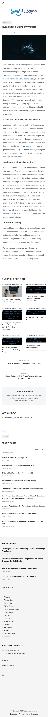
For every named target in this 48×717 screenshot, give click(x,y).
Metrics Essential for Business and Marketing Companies (11, 350)
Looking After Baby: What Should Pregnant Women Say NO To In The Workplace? (11, 326)
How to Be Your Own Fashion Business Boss (19, 569)
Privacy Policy (23, 714)
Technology (8, 627)
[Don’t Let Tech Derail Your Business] (36, 312)
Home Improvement (11, 609)
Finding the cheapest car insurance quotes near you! (22, 488)
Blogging (7, 597)
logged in (14, 418)
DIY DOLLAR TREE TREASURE (14, 653)
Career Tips (6, 22)
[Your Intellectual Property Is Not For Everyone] (12, 291)
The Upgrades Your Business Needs (33, 346)
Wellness (7, 636)
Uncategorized (9, 633)
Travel (6, 630)
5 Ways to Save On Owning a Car (14, 458)
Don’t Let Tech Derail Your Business (36, 319)
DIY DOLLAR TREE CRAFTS (13, 651)
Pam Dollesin (6, 335)
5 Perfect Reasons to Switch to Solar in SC (18, 465)
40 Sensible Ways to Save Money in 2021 (17, 473)
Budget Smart (9, 600)
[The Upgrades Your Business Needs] (36, 340)
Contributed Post (8, 284)
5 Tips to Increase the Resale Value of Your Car (20, 513)
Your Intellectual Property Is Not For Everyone (11, 301)
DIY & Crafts (8, 606)
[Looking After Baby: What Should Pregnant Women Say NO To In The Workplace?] (12, 315)
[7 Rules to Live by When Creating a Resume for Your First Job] (36, 290)
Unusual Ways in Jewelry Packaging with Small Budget (23, 506)
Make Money (9, 621)
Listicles (7, 618)
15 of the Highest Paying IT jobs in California (19, 576)
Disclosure (13, 714)
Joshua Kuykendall (33, 284)
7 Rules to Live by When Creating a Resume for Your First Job (35, 298)
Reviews (7, 624)
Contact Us (34, 714)
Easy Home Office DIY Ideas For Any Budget (19, 480)
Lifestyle (7, 615)
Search (4, 431)
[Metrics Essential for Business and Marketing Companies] (12, 341)
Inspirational (8, 612)
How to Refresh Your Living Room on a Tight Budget (22, 450)
